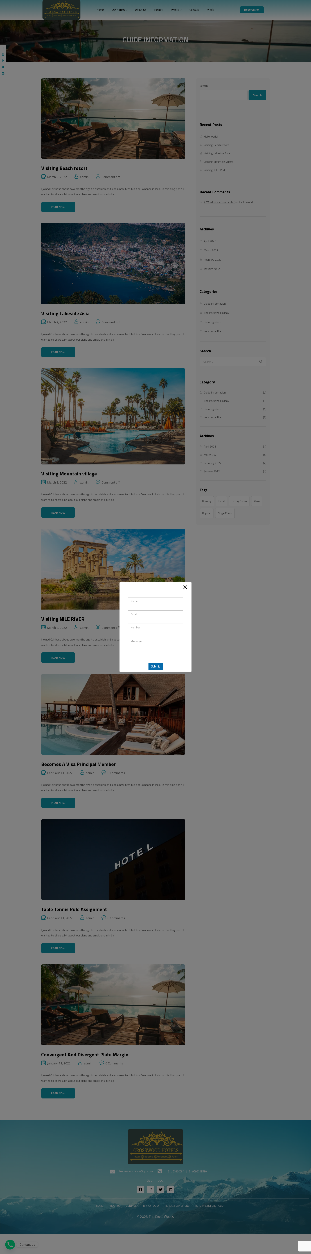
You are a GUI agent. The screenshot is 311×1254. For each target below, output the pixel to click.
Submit (155, 666)
